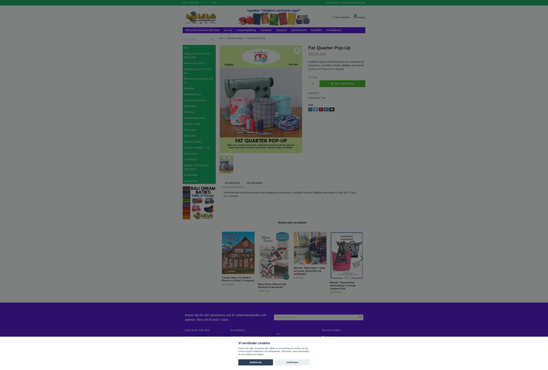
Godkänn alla (255, 362)
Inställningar (292, 362)
